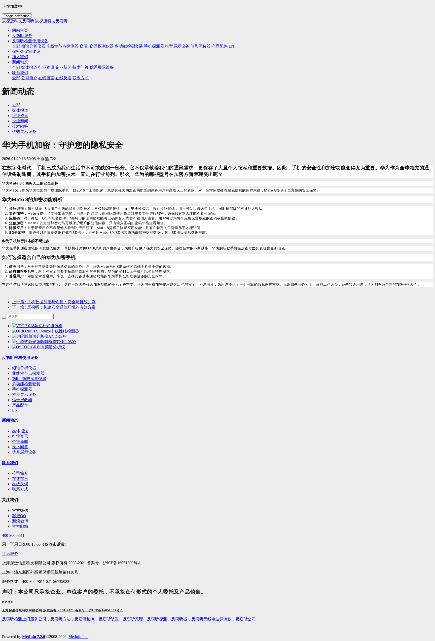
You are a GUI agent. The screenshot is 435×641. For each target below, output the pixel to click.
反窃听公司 (246, 619)
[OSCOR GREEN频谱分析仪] (38, 347)
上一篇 (54, 302)
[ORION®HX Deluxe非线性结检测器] (45, 331)
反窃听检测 (85, 619)
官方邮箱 (20, 526)
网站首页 (20, 30)
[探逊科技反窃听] (217, 21)
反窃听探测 (157, 619)
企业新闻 (20, 121)
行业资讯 (20, 116)
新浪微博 (20, 521)
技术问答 (20, 126)
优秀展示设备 (24, 131)
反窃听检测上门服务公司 (24, 619)
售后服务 (10, 553)
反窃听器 (179, 619)
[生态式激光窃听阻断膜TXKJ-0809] (44, 342)
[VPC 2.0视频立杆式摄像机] (37, 326)
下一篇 (54, 307)
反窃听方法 (60, 619)
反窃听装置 (109, 619)
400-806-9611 (13, 535)
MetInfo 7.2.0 (33, 636)
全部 (16, 46)
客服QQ (19, 516)
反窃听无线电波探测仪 (211, 619)
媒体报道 (20, 110)
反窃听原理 (133, 619)
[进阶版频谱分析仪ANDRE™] (39, 336)
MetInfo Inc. (78, 636)
